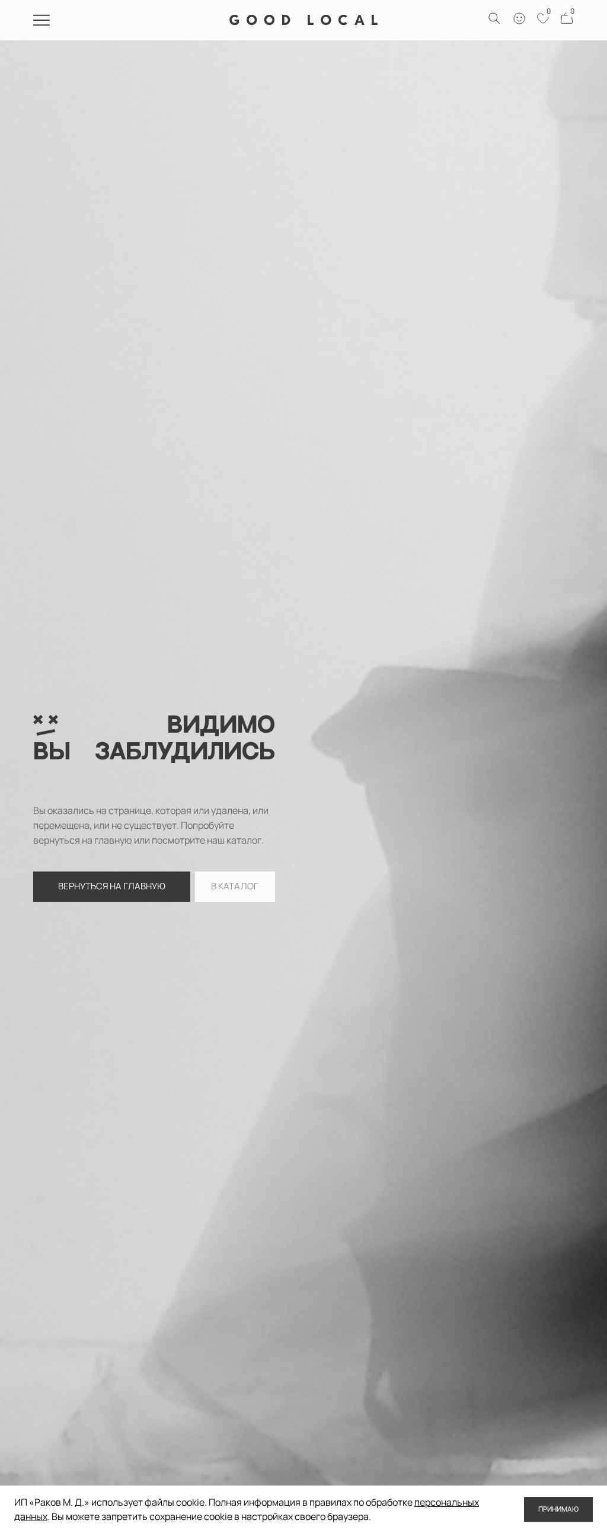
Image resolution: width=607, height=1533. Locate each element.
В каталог (234, 886)
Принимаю (558, 1509)
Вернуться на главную (111, 886)
